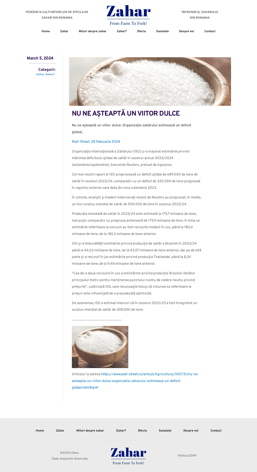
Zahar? (50, 74)
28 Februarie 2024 (106, 142)
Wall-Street (81, 142)
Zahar (40, 74)
